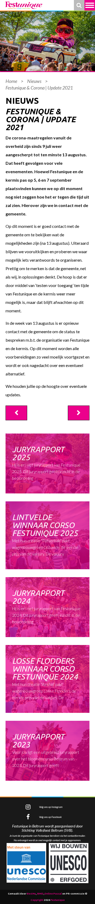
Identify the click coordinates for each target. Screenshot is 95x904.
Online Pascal (53, 893)
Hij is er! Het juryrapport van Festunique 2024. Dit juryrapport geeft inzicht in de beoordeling (46, 606)
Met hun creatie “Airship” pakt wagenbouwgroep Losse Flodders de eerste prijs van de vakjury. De (45, 678)
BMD (40, 893)
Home (11, 81)
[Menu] (89, 5)
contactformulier (76, 835)
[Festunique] (23, 5)
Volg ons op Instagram (51, 806)
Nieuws (34, 81)
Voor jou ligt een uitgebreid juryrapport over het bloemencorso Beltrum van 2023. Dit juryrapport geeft (45, 750)
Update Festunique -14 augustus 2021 (78, 413)
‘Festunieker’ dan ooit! (16, 413)
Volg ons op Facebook (50, 816)
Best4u (31, 893)
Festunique (58, 899)
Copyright (37, 899)
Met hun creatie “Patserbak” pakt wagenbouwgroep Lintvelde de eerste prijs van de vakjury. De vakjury (45, 534)
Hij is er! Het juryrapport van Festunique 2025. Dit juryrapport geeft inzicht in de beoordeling (46, 463)
